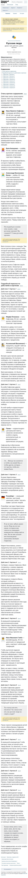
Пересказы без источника (7, 859)
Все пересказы (5, 865)
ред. (25, 93)
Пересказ (7, 13)
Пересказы (6, 7)
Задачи (13, 7)
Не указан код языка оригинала (8, 863)
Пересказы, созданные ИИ (12, 857)
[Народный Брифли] (5, 2)
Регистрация (10, 4)
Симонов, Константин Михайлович (14, 40)
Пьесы (18, 863)
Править (15, 13)
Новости (5, 10)
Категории (3, 857)
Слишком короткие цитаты (15, 865)
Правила (19, 7)
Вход (17, 4)
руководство (5, 241)
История (22, 13)
